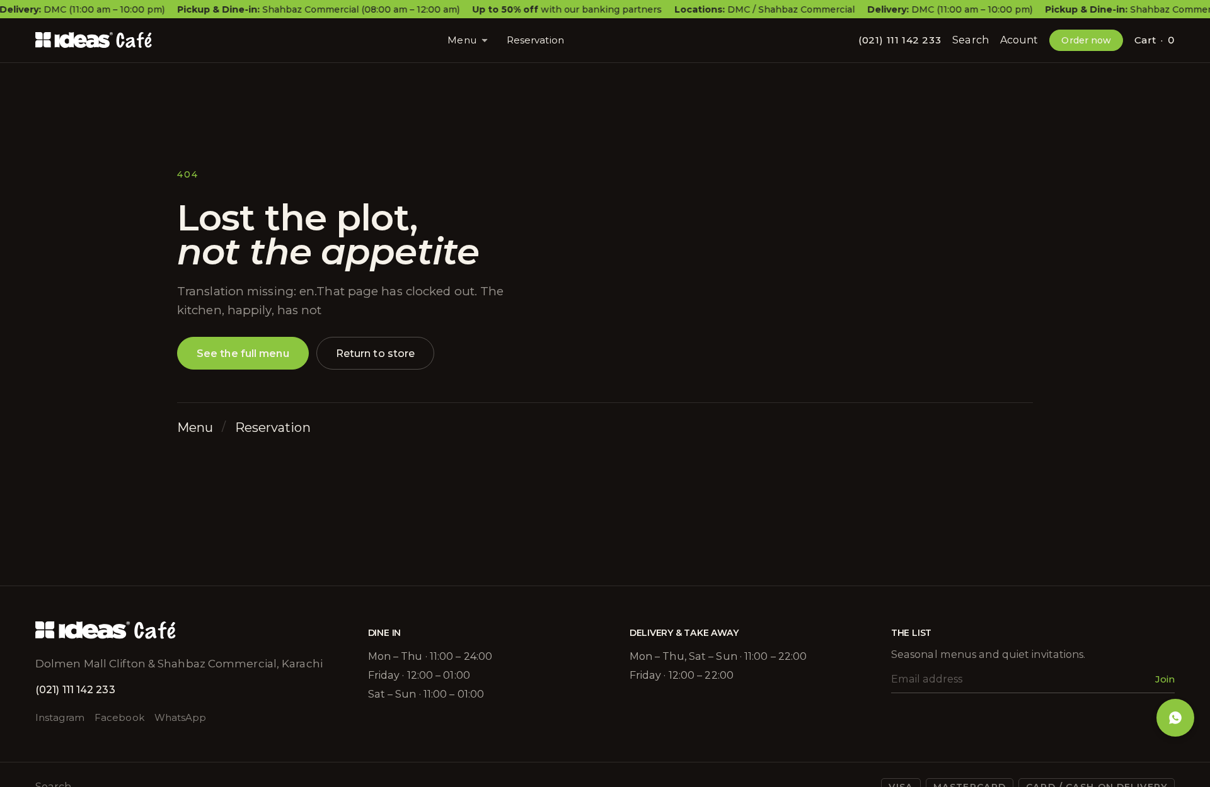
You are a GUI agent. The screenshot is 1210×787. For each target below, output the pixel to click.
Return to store (375, 353)
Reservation (535, 40)
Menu (461, 40)
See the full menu (243, 353)
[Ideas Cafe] (94, 40)
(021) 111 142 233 (899, 40)
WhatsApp (180, 717)
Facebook (119, 717)
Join (1165, 679)
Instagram (59, 717)
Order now (1086, 40)
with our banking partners (567, 9)
